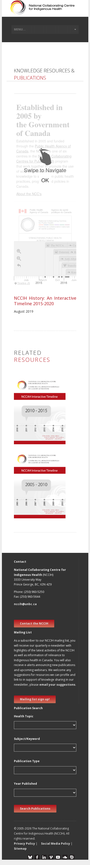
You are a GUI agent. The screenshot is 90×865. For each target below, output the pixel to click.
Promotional (26, 422)
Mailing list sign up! (35, 699)
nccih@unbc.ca (25, 604)
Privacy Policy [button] (24, 844)
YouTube (57, 857)
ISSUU (71, 857)
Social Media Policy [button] (55, 844)
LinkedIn (44, 857)
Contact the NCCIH (34, 623)
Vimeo (51, 857)
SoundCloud (64, 857)
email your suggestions (57, 685)
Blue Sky (30, 857)
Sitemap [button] (20, 849)
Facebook (37, 857)
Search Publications (35, 809)
